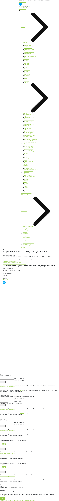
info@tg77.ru (5, 279)
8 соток (26, 189)
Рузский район (27, 138)
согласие (22, 390)
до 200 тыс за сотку (28, 147)
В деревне (26, 180)
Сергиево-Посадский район (30, 139)
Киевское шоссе (28, 48)
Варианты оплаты (27, 244)
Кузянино (26, 71)
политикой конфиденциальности (7, 386)
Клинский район (28, 134)
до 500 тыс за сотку (28, 150)
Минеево (26, 72)
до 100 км (26, 158)
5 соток (26, 184)
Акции (22, 195)
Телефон (4, 441)
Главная (22, 11)
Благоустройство (26, 237)
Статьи (24, 240)
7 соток (26, 187)
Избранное (25, 233)
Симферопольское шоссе (30, 56)
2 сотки (26, 183)
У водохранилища (28, 161)
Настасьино (27, 74)
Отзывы (24, 234)
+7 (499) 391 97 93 (23, 7)
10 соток (26, 190)
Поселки (23, 27)
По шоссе (25, 42)
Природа (25, 160)
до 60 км (26, 156)
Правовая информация (28, 226)
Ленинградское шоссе (29, 49)
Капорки (26, 68)
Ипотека (24, 229)
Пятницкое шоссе (28, 55)
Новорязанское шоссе (29, 53)
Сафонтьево (27, 75)
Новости (24, 239)
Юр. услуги (25, 236)
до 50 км (26, 154)
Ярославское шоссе (28, 57)
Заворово (26, 67)
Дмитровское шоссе (29, 46)
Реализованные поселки (28, 243)
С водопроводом (28, 168)
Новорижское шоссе (29, 52)
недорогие (26, 145)
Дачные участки (28, 175)
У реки (25, 162)
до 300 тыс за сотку (28, 149)
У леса (25, 164)
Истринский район (28, 132)
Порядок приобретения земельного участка (33, 245)
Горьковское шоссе (28, 45)
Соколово (26, 78)
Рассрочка (25, 232)
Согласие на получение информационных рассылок (14, 264)
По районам (25, 129)
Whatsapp (4, 443)
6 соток (26, 186)
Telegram (4, 444)
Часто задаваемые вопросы (29, 241)
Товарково (26, 81)
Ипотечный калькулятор (26, 193)
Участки (23, 97)
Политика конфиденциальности (10, 261)
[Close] (0, 374)
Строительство (24, 194)
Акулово (26, 60)
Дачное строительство (29, 176)
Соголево (26, 77)
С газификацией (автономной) (31, 169)
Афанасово (26, 63)
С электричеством (28, 167)
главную (31, 254)
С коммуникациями (28, 171)
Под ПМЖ (26, 179)
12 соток (26, 191)
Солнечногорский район (30, 142)
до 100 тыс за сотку (28, 146)
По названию (26, 59)
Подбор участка (26, 228)
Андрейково (27, 61)
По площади (25, 182)
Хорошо (2, 498)
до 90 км (26, 157)
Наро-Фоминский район (29, 135)
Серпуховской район (29, 140)
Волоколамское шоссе (29, 44)
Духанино (26, 79)
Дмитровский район (29, 131)
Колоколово (27, 70)
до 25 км (26, 153)
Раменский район (28, 136)
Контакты (23, 247)
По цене (24, 143)
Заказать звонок (22, 9)
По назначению (26, 172)
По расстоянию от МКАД (28, 151)
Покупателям (24, 211)
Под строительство (28, 173)
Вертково (26, 66)
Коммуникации (26, 165)
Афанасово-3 (27, 64)
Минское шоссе (28, 50)
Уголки (26, 82)
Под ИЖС (26, 178)
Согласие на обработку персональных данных (13, 262)
